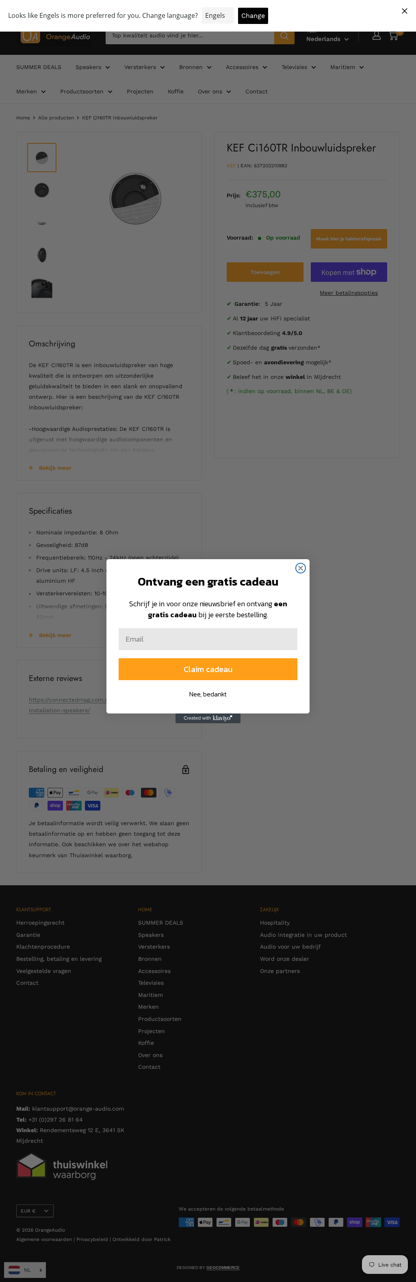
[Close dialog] (301, 568)
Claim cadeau (208, 669)
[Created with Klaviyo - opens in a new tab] (208, 718)
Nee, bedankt (208, 694)
